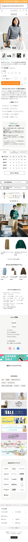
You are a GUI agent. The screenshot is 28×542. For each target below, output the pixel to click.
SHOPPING (14, 533)
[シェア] (25, 83)
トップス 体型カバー (15, 105)
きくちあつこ (16, 385)
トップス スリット (14, 108)
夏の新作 (7, 379)
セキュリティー (20, 532)
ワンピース (4, 382)
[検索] (20, 11)
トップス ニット (6, 105)
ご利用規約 (7, 532)
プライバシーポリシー (13, 532)
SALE (3, 379)
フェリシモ (2, 505)
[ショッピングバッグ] (26, 11)
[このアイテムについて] (26, 59)
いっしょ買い (23, 385)
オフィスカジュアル (11, 382)
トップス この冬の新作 (7, 111)
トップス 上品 (5, 108)
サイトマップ (9, 533)
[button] (26, 33)
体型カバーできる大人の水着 (7, 385)
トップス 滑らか (6, 114)
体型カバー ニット (14, 117)
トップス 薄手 (5, 117)
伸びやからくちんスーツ (16, 379)
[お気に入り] (23, 11)
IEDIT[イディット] (9, 505)
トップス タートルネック (18, 111)
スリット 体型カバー (15, 114)
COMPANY (18, 533)
